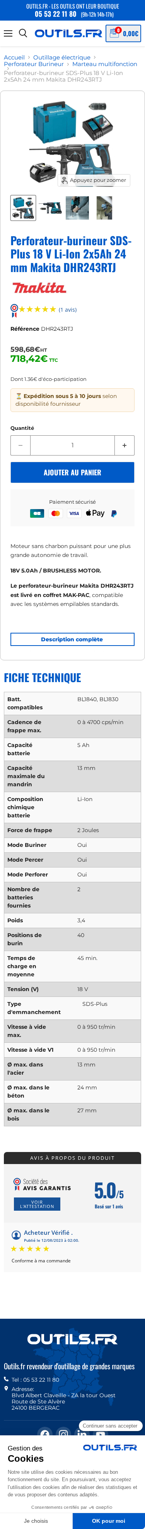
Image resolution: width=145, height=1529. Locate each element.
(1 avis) (68, 310)
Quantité (22, 428)
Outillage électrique (61, 57)
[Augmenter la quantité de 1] (125, 445)
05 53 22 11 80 (56, 14)
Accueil (14, 57)
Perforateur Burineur (34, 64)
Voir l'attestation (37, 1204)
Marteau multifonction (104, 64)
